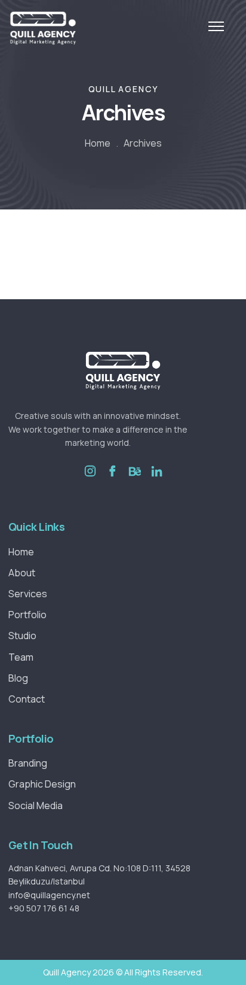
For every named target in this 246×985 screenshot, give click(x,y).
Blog (18, 678)
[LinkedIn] (156, 479)
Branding (27, 763)
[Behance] (134, 479)
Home (97, 143)
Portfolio (27, 614)
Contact (26, 699)
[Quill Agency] (43, 28)
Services (27, 593)
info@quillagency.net (49, 895)
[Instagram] (90, 479)
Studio (22, 635)
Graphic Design (42, 784)
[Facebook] (112, 479)
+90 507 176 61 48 (43, 908)
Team (20, 657)
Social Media (35, 805)
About (21, 572)
